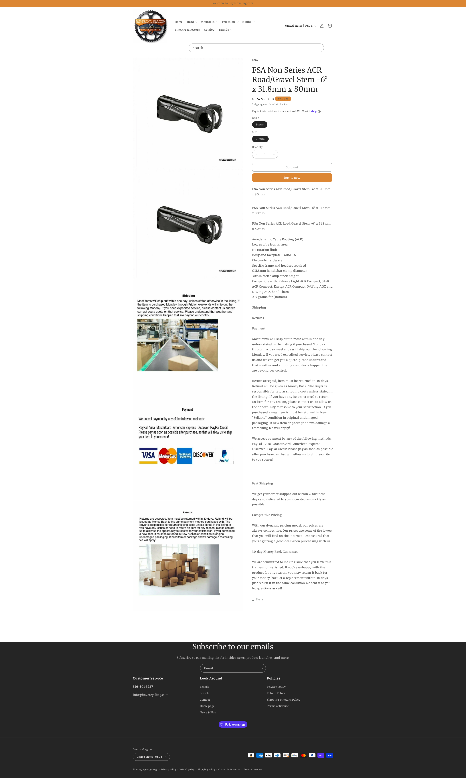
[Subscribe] (262, 668)
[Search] (320, 48)
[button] (192, 22)
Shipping (257, 104)
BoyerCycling (150, 769)
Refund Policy (276, 693)
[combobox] (256, 48)
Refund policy (187, 769)
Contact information (229, 769)
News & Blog (208, 712)
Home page (207, 706)
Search (204, 693)
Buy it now (292, 178)
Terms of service (253, 769)
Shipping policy (206, 769)
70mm (262, 139)
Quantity (257, 147)
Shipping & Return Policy (283, 699)
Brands (204, 686)
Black (261, 125)
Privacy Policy (276, 686)
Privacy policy (168, 769)
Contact (205, 699)
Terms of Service (278, 706)
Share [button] (259, 599)
